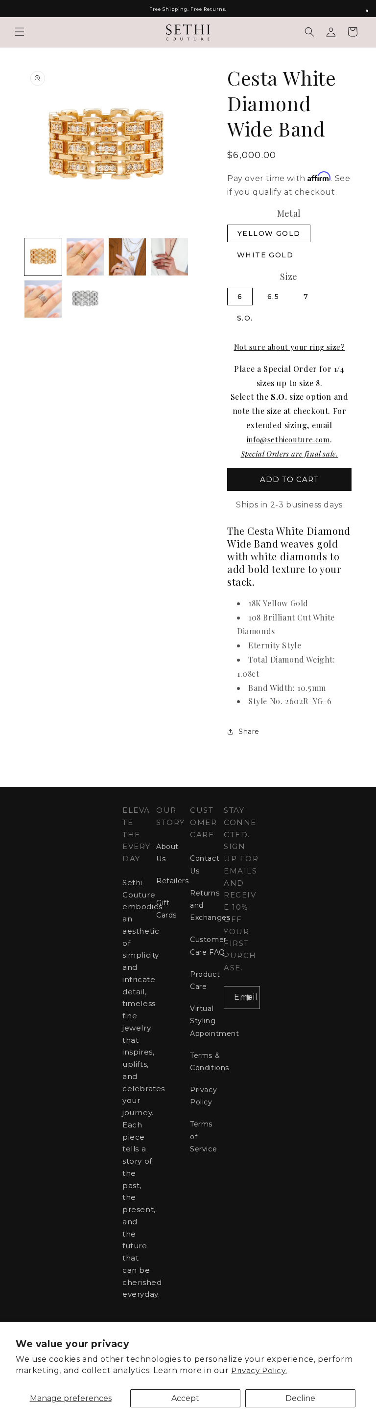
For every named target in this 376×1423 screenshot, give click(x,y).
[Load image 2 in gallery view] (85, 256)
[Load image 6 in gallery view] (85, 299)
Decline (300, 1398)
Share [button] (248, 731)
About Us (167, 852)
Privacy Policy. (259, 1370)
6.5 (273, 296)
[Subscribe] (248, 997)
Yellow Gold (268, 233)
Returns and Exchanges (210, 905)
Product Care (205, 980)
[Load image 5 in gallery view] (43, 299)
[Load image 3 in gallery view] (127, 256)
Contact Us (204, 864)
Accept (185, 1398)
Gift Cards (166, 908)
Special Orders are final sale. (289, 454)
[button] (19, 32)
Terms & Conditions (209, 1061)
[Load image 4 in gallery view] (169, 256)
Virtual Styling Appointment (214, 1020)
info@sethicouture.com (288, 439)
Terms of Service (203, 1136)
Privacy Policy (203, 1095)
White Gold (265, 255)
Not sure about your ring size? (289, 347)
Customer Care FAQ (208, 945)
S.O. (245, 318)
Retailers (172, 880)
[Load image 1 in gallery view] (43, 256)
